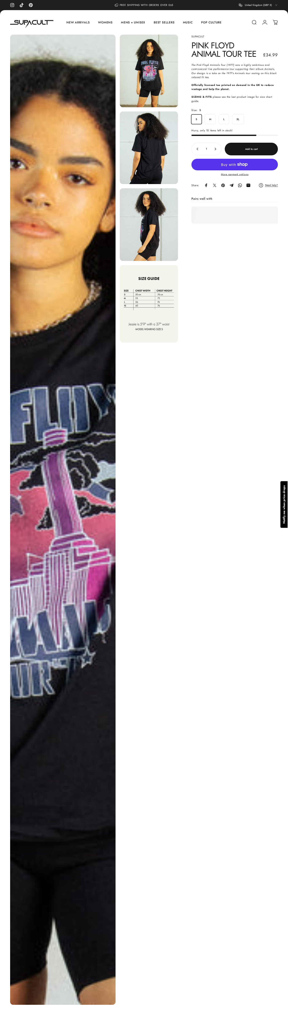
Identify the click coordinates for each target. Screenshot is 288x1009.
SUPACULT (197, 36)
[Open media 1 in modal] (149, 71)
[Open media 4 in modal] (63, 520)
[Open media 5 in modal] (149, 304)
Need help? (271, 185)
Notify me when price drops (284, 505)
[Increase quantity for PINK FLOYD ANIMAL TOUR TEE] (216, 149)
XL (238, 119)
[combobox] (258, 5)
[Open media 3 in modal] (149, 224)
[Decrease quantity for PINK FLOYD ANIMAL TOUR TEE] (196, 149)
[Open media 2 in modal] (149, 147)
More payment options (235, 174)
